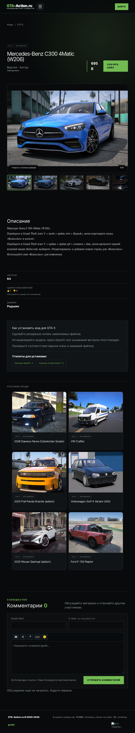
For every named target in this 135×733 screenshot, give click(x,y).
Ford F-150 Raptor (82, 561)
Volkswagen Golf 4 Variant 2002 (90, 501)
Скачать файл (112, 66)
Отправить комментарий (103, 680)
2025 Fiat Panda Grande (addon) (34, 501)
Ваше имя (17, 618)
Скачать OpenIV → (23, 363)
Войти (122, 6)
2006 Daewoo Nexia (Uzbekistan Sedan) (39, 441)
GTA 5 (10, 46)
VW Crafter (78, 441)
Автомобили (21, 46)
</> (37, 637)
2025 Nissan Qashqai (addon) (32, 561)
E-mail (82, 618)
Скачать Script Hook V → (51, 363)
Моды (10, 24)
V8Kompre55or (13, 71)
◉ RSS (11, 724)
